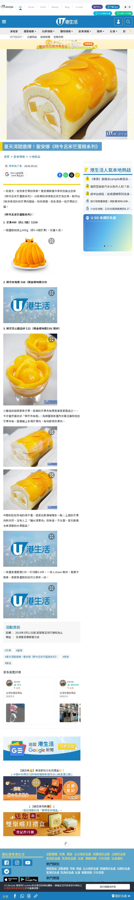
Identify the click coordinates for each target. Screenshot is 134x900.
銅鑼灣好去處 (101, 854)
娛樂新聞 (45, 37)
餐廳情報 (91, 858)
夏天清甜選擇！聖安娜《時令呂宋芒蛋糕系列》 (32, 656)
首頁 (6, 156)
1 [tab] (59, 40)
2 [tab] (63, 40)
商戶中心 (97, 6)
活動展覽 (51, 854)
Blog (67, 6)
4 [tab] (69, 40)
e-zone (79, 6)
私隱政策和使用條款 (14, 888)
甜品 (8, 663)
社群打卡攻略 (125, 13)
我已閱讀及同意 (108, 886)
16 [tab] (72, 48)
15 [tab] (69, 48)
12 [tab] (76, 44)
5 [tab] (72, 40)
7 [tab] (59, 44)
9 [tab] (66, 44)
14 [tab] (66, 48)
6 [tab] (76, 40)
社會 (81, 858)
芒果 (8, 650)
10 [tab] (69, 44)
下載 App (114, 6)
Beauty (55, 6)
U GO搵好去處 (104, 13)
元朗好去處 (119, 854)
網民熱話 (51, 868)
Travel (31, 6)
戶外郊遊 (104, 858)
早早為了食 (15, 166)
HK (20, 6)
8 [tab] (63, 44)
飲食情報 (19, 156)
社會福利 (117, 858)
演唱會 (14, 31)
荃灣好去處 (53, 858)
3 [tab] (66, 40)
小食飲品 (34, 156)
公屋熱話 (32, 37)
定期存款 (58, 37)
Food (42, 6)
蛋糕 (19, 650)
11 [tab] (72, 44)
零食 (66, 656)
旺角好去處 (69, 858)
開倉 (69, 854)
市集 (62, 854)
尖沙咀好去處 (82, 854)
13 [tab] (63, 48)
